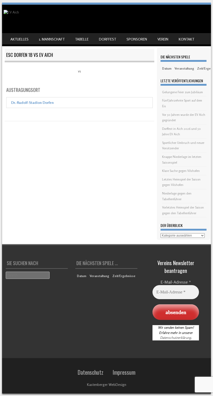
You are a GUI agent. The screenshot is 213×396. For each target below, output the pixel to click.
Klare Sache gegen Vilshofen (181, 171)
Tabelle (82, 39)
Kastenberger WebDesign (106, 384)
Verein (162, 39)
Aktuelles (19, 39)
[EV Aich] (11, 12)
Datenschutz (90, 372)
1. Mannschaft (52, 39)
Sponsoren (137, 39)
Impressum (123, 372)
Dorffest (107, 39)
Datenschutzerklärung (175, 337)
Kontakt (186, 39)
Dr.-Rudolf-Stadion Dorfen (32, 102)
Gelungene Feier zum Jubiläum (182, 92)
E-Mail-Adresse (176, 282)
